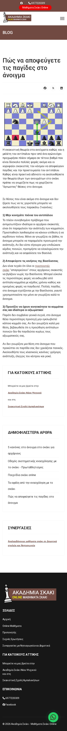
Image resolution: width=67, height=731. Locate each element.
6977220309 (38, 3)
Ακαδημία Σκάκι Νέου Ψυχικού (25, 392)
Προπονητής (9, 632)
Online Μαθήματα (12, 626)
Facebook (10, 704)
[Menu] (62, 18)
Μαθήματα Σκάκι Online (35, 7)
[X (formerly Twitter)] (53, 88)
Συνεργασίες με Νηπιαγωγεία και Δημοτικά (26, 645)
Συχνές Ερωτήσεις (13, 639)
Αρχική (7, 619)
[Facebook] (21, 3)
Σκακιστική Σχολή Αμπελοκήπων (26, 406)
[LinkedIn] (61, 88)
